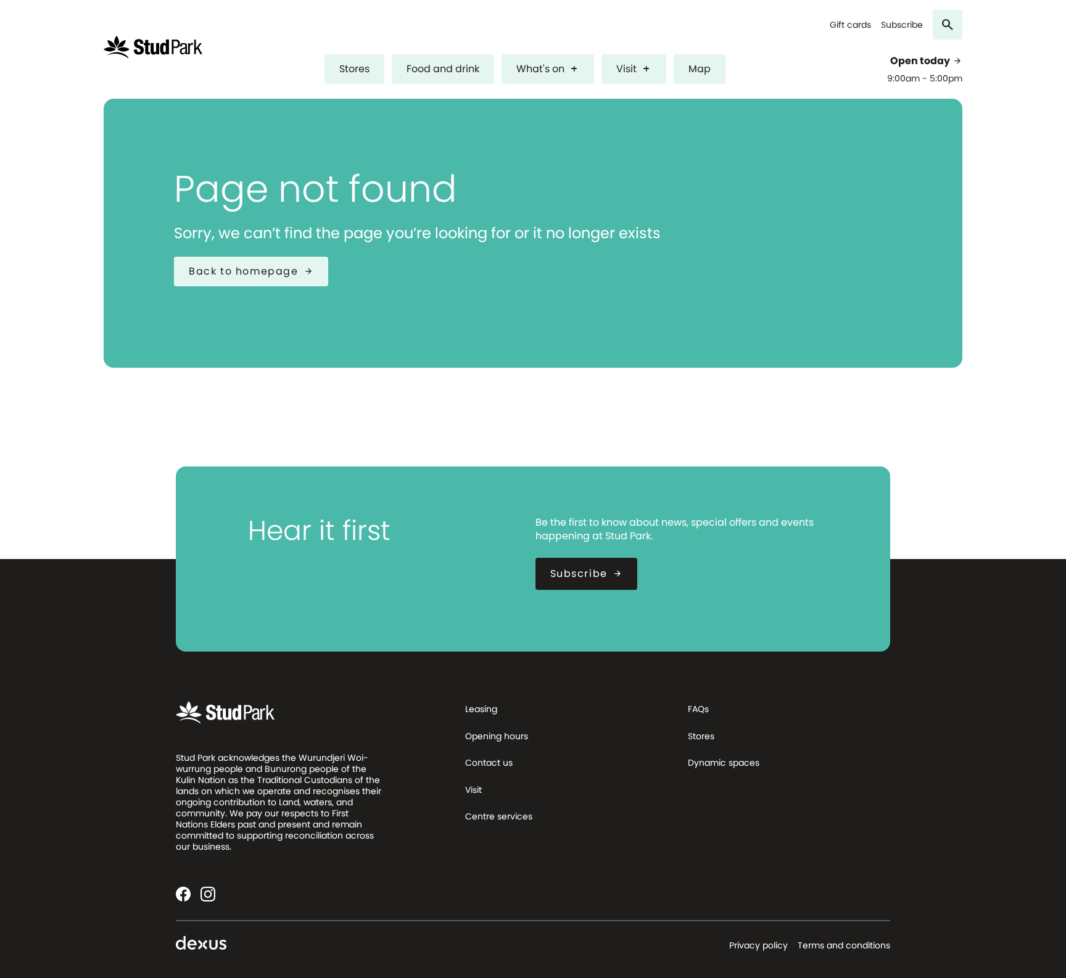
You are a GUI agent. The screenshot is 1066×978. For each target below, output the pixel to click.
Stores (354, 69)
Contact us (489, 762)
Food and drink (443, 69)
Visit (633, 69)
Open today (926, 61)
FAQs (698, 709)
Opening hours (496, 736)
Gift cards (850, 25)
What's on (547, 69)
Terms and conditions (844, 945)
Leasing (481, 709)
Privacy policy (758, 945)
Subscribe (902, 25)
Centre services (498, 816)
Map (699, 69)
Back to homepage (251, 271)
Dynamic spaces (723, 762)
